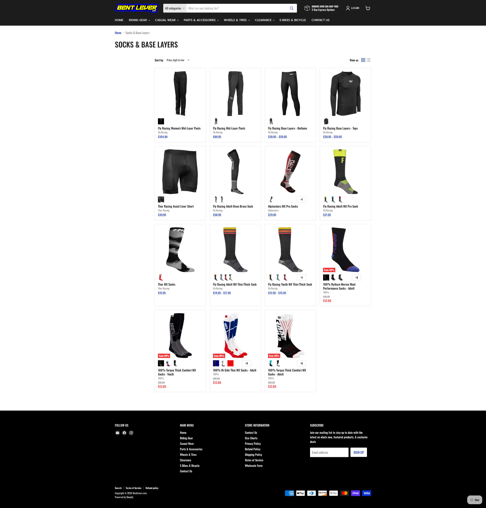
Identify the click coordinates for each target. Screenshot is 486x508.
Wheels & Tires (236, 20)
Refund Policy (252, 449)
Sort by (159, 60)
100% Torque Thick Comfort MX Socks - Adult (287, 372)
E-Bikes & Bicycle (293, 20)
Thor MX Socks (166, 284)
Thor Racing (163, 210)
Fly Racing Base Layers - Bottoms (287, 128)
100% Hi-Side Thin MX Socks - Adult (234, 370)
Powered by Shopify (124, 497)
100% (326, 292)
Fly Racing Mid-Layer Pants (229, 128)
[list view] (368, 60)
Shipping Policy (253, 454)
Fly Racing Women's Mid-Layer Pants (179, 128)
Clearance (263, 20)
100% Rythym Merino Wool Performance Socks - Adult (339, 286)
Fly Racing (162, 132)
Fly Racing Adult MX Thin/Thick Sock (235, 284)
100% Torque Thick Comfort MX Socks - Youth (177, 372)
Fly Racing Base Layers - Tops (340, 128)
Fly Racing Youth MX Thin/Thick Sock (290, 284)
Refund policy (152, 488)
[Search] (292, 8)
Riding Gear (138, 20)
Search (118, 488)
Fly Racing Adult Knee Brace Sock (233, 206)
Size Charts (251, 438)
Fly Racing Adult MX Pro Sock (340, 206)
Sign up (358, 452)
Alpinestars (273, 210)
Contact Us (321, 20)
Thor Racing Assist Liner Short (176, 206)
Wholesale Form (254, 465)
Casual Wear (166, 20)
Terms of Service (254, 460)
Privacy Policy (253, 443)
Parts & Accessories (200, 20)
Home (119, 20)
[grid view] (363, 60)
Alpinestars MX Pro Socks (283, 206)
